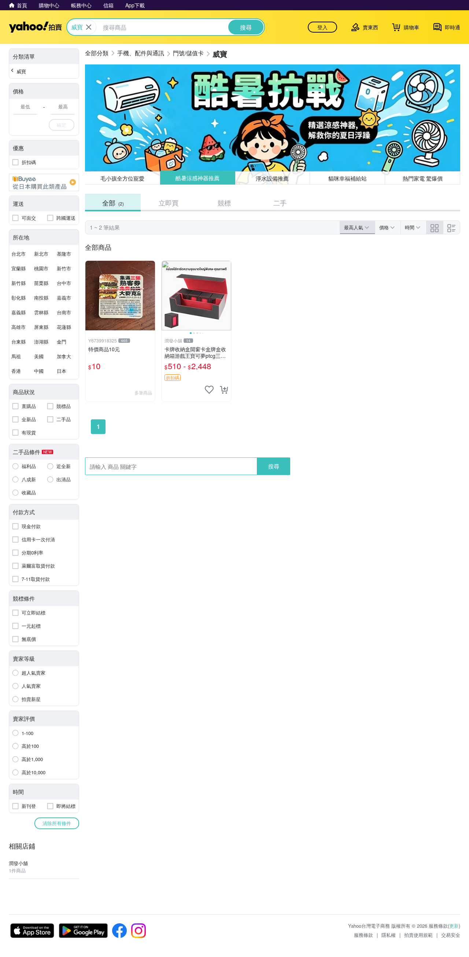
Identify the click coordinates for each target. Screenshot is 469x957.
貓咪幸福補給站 (347, 178)
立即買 (168, 202)
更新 (454, 925)
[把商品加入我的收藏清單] (209, 389)
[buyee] (44, 182)
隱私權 (388, 934)
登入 (322, 27)
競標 (224, 202)
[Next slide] (226, 295)
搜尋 (273, 466)
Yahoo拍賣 (35, 27)
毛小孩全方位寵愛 (122, 178)
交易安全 (450, 934)
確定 (61, 124)
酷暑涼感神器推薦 (197, 178)
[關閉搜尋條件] (88, 27)
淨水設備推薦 (272, 178)
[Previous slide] (166, 295)
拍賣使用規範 (418, 934)
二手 (280, 202)
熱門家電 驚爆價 (423, 178)
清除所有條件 (57, 823)
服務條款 (363, 934)
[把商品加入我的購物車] (223, 389)
